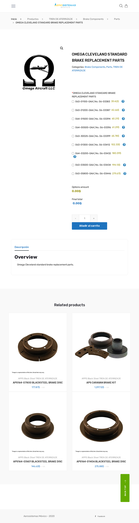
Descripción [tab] (22, 247)
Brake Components (93, 19)
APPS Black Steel (26, 378)
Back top (125, 490)
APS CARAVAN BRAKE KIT (101, 382)
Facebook (101, 516)
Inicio (14, 19)
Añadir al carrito (89, 225)
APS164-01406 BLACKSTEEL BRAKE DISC (101, 461)
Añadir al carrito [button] (39, 482)
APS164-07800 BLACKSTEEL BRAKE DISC (38, 382)
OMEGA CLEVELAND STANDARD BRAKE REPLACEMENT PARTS (93, 95)
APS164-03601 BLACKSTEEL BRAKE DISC (37, 461)
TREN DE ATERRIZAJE (61, 19)
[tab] (22, 248)
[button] (62, 48)
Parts (117, 19)
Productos (32, 19)
